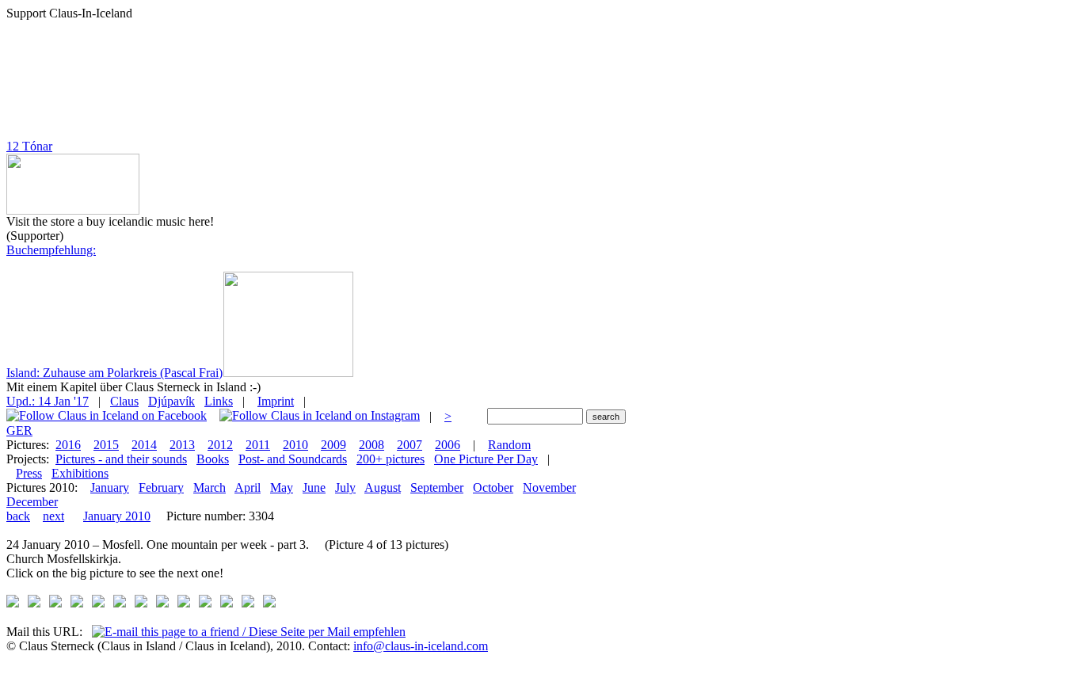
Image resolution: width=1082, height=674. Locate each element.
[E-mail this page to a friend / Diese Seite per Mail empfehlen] (249, 631)
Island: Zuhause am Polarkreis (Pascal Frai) (114, 372)
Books (212, 459)
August (382, 487)
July (345, 487)
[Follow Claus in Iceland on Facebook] (106, 416)
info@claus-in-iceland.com (420, 646)
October (493, 487)
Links (218, 401)
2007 (409, 444)
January (109, 487)
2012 (220, 444)
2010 (295, 444)
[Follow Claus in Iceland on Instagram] (319, 416)
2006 (447, 444)
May (281, 487)
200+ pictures (390, 459)
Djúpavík (171, 401)
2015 (106, 444)
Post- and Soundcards (292, 459)
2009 (333, 444)
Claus (124, 401)
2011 (258, 444)
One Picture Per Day (486, 459)
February (161, 487)
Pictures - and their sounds (121, 459)
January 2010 (116, 516)
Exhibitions (80, 473)
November (549, 487)
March (209, 487)
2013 (182, 444)
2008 (371, 444)
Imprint (275, 401)
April (247, 487)
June (314, 487)
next (53, 516)
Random (509, 444)
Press (29, 473)
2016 (68, 444)
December (32, 501)
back (18, 516)
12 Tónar (29, 146)
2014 (144, 444)
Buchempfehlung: (51, 250)
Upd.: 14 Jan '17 (47, 401)
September (436, 487)
